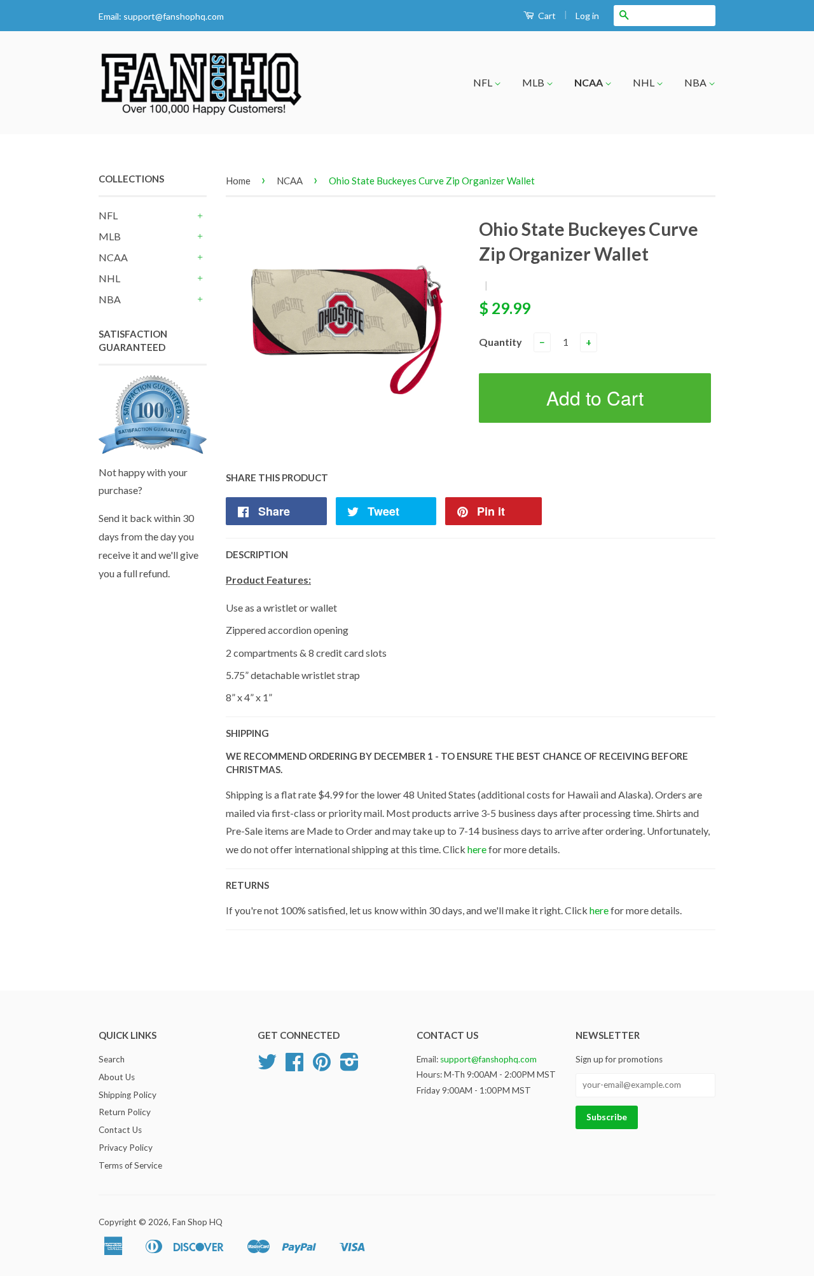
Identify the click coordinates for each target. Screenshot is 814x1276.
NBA (696, 82)
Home (238, 180)
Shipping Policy (127, 1095)
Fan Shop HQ (197, 1222)
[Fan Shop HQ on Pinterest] (321, 1066)
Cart (546, 15)
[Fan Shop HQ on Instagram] (349, 1066)
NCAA (589, 82)
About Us (117, 1077)
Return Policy (125, 1112)
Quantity (500, 342)
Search (112, 1059)
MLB (534, 82)
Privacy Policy (126, 1147)
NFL (483, 82)
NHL (644, 82)
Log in (587, 15)
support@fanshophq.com (173, 16)
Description (257, 554)
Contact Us (120, 1130)
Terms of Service (130, 1165)
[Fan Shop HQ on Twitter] (267, 1066)
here (476, 849)
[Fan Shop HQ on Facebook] (294, 1066)
